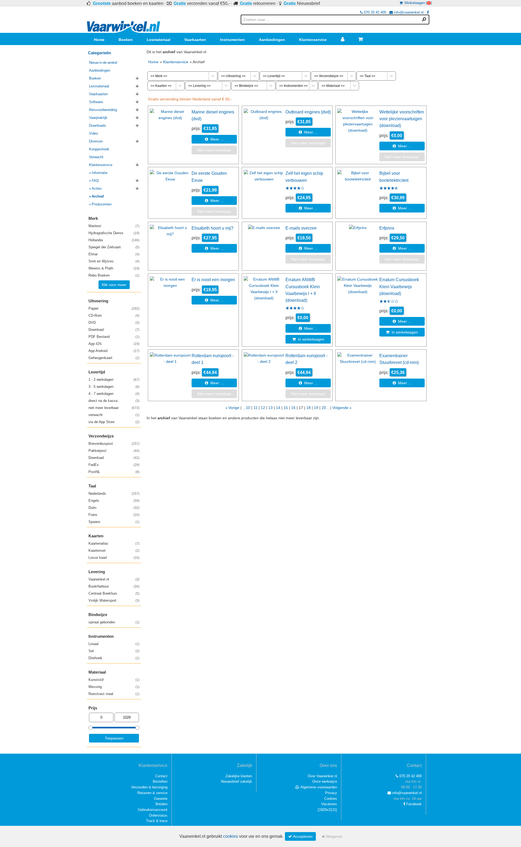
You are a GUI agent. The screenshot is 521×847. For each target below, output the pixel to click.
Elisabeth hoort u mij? (212, 228)
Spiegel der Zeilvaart (113, 247)
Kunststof (113, 680)
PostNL (113, 472)
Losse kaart (113, 558)
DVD (113, 323)
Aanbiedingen (272, 40)
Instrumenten (232, 40)
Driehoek (113, 658)
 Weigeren (332, 836)
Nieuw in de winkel (103, 62)
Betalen (161, 804)
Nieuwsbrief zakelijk (236, 781)
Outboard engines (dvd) (308, 112)
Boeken (126, 40)
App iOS (113, 344)
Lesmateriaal (158, 40)
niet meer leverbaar (113, 408)
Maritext (113, 226)
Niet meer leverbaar (214, 150)
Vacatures (329, 804)
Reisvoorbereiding (103, 110)
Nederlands (113, 493)
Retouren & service (152, 793)
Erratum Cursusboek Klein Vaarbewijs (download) (399, 286)
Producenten (102, 204)
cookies (230, 836)
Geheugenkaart (113, 358)
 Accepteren (300, 836)
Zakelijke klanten (238, 776)
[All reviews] (294, 188)
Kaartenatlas (113, 543)
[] (327, 810)
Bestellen (160, 781)
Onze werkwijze (324, 781)
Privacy (331, 793)
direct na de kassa (113, 401)
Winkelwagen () (417, 3)
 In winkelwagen (308, 339)
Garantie (160, 799)
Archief (98, 196)
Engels (113, 501)
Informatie (99, 173)
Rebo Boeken (113, 275)
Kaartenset (113, 550)
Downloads (97, 125)
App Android (113, 351)
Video (93, 133)
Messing (113, 687)
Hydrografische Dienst (113, 233)
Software (96, 102)
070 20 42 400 (374, 12)
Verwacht (96, 157)
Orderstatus (158, 815)
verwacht (113, 415)
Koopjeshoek (99, 149)
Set (113, 651)
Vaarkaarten (195, 40)
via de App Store (113, 422)
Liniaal (113, 644)
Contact (161, 776)
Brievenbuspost (113, 444)
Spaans (113, 522)
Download (113, 330)
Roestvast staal (113, 694)
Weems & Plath (113, 268)
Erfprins (386, 228)
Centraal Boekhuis (113, 593)
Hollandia (113, 240)
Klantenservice (313, 40)
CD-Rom (113, 315)
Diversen (96, 141)
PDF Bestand (113, 337)
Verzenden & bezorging (149, 787)
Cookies (330, 799)
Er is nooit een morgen (213, 279)
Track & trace (156, 821)
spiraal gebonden (113, 622)
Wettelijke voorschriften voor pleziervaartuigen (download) (401, 119)
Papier (113, 308)
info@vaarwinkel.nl (408, 12)
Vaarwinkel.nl (113, 579)
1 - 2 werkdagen (113, 379)
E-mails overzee (301, 228)
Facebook (413, 804)
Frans (113, 515)
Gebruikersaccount (152, 810)
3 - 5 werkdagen (113, 387)
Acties (97, 188)
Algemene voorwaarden (318, 787)
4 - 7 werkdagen (113, 394)
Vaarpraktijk (98, 117)
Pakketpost (113, 451)
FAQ (95, 180)
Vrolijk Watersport (113, 600)
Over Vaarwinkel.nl (322, 776)
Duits (113, 508)
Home (99, 40)
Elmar (113, 254)
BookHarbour (113, 586)
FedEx (113, 465)
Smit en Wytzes (113, 261)
